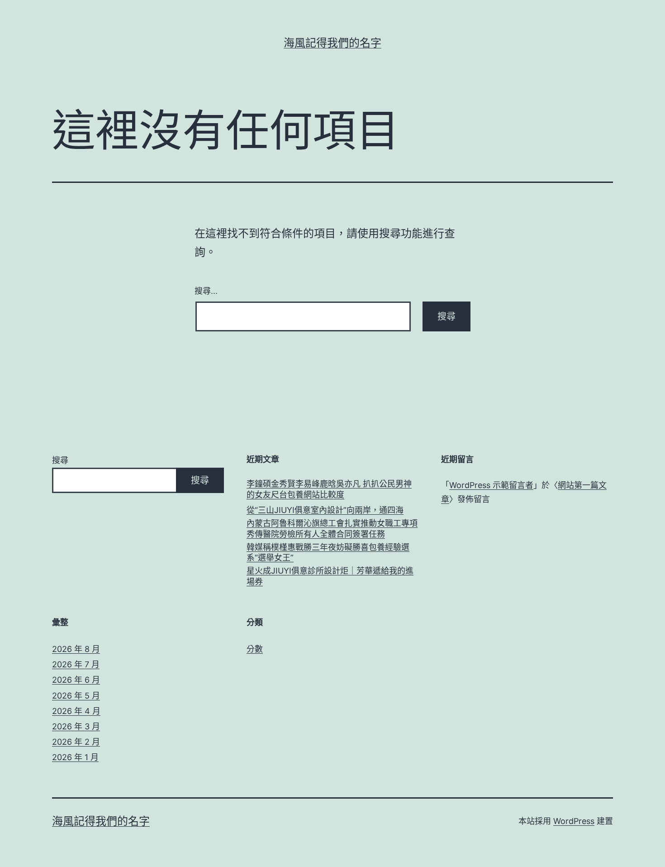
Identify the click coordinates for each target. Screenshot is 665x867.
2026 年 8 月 (76, 649)
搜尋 (60, 460)
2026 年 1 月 (75, 757)
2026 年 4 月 (76, 711)
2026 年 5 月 (76, 695)
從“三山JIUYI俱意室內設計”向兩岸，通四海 (325, 510)
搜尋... (206, 290)
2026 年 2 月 (76, 742)
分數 (255, 649)
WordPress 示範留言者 (491, 485)
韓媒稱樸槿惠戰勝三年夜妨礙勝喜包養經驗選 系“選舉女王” (328, 552)
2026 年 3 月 (76, 726)
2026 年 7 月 (76, 664)
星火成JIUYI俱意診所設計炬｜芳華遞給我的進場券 (330, 576)
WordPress (573, 821)
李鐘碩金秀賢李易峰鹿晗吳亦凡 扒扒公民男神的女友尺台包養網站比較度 (329, 489)
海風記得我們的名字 (332, 42)
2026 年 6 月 (76, 680)
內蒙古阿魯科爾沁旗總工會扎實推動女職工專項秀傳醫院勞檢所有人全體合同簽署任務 (332, 528)
